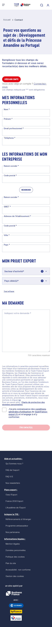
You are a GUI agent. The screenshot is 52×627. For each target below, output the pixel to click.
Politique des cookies (15, 557)
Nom (7, 109)
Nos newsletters (13, 483)
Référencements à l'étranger (18, 519)
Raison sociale (11, 166)
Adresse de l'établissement (17, 216)
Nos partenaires (13, 532)
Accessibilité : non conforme (18, 570)
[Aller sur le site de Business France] (13, 593)
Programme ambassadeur (17, 526)
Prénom (8, 119)
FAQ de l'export (12, 470)
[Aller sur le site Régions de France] (16, 618)
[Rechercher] (41, 5)
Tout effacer (9, 291)
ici (20, 400)
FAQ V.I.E (9, 476)
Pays (7, 245)
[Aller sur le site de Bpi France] (16, 611)
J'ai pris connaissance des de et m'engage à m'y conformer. (28, 413)
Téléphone (9, 138)
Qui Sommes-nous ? (14, 463)
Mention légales (13, 544)
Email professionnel (14, 128)
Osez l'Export (11, 495)
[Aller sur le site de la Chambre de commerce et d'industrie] (16, 605)
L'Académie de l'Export (16, 507)
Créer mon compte (11, 79)
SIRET (7, 207)
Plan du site (11, 563)
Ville (7, 235)
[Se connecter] (48, 5)
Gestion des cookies (15, 576)
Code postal (10, 175)
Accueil (7, 19)
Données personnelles (16, 550)
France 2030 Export (14, 501)
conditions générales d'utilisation (27, 410)
